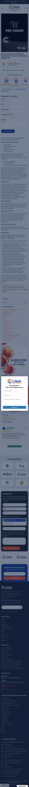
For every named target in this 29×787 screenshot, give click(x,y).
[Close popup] (25, 378)
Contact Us (14, 407)
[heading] (14, 386)
